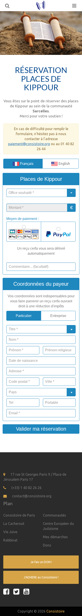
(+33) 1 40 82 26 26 (26, 488)
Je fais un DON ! (41, 562)
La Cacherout (13, 524)
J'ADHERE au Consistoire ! (41, 577)
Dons (47, 545)
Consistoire (55, 611)
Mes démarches (55, 537)
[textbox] (41, 193)
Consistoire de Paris (19, 515)
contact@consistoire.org (31, 496)
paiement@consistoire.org (29, 144)
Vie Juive (10, 532)
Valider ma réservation (41, 429)
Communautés (54, 515)
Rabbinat (10, 540)
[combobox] (41, 193)
